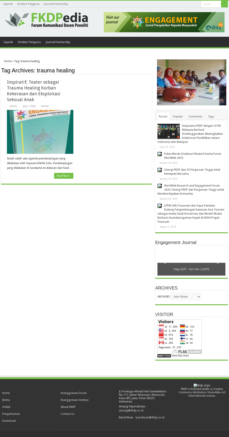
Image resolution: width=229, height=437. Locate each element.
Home (7, 61)
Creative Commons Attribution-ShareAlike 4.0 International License (202, 392)
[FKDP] (46, 18)
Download (9, 420)
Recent (163, 116)
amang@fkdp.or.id (131, 410)
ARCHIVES (163, 296)
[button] (164, 261)
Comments (195, 116)
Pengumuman (11, 413)
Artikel (45, 106)
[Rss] (193, 4)
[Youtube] (197, 4)
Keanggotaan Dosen (74, 393)
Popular (178, 116)
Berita (6, 400)
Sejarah (8, 4)
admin (13, 106)
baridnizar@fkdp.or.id (150, 417)
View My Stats (180, 355)
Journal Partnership (56, 4)
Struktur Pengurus (28, 4)
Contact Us (67, 413)
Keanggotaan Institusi (75, 400)
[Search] (224, 4)
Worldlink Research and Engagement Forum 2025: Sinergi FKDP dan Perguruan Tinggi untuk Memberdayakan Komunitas (190, 189)
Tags (211, 116)
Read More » (64, 175)
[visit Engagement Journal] (164, 22)
